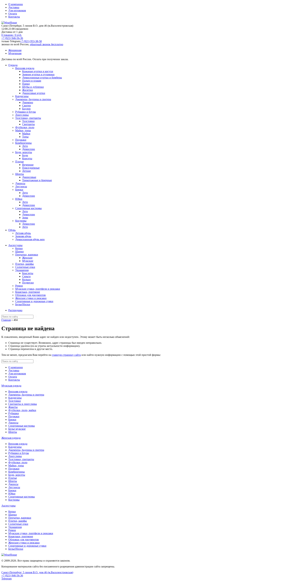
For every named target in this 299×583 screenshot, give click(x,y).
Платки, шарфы (24, 263)
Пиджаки (20, 139)
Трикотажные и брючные (37, 180)
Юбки (18, 198)
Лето (25, 146)
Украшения (22, 270)
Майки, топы (23, 130)
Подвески (28, 282)
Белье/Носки (22, 304)
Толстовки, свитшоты (28, 118)
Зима (25, 217)
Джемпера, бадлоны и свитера (33, 99)
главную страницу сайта (66, 354)
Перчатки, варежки (26, 254)
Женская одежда (11, 437)
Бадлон (26, 108)
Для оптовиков (17, 10)
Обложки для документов (30, 295)
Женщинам (14, 50)
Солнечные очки (25, 267)
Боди (25, 155)
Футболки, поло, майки (22, 410)
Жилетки (27, 90)
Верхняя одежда (24, 68)
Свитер (26, 105)
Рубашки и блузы (25, 111)
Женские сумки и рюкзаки (31, 298)
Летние (26, 170)
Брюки (19, 189)
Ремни (19, 285)
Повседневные (31, 167)
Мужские (27, 260)
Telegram (6, 578)
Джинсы (20, 183)
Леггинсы (21, 186)
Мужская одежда (11, 385)
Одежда (12, 65)
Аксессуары (15, 245)
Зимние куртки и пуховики (38, 74)
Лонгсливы (22, 114)
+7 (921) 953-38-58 (31, 41)
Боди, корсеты (23, 152)
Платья (19, 161)
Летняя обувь (23, 233)
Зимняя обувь (23, 236)
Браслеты (27, 273)
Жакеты (13, 407)
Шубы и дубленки (33, 86)
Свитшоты (28, 124)
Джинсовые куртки (33, 93)
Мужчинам (14, 53)
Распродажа (15, 310)
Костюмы (20, 220)
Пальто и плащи (31, 80)
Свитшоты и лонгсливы (22, 403)
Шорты (19, 174)
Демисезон (28, 149)
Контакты (14, 16)
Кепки (19, 248)
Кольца (26, 279)
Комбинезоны (23, 142)
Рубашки (13, 413)
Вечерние (28, 164)
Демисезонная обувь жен (30, 239)
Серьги (26, 276)
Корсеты (27, 158)
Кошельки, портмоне (27, 291)
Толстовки (28, 121)
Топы (25, 136)
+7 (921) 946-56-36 (12, 38)
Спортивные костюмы (28, 208)
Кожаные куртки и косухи (37, 71)
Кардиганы (22, 96)
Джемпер (27, 102)
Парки (26, 83)
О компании (15, 4)
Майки (26, 133)
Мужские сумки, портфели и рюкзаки (37, 288)
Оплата (12, 13)
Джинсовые (29, 177)
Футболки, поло (24, 127)
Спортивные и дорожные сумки (34, 301)
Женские (27, 257)
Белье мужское (17, 428)
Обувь (12, 230)
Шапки (19, 251)
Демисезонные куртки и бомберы (42, 77)
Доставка (13, 7)
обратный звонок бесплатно (46, 44)
